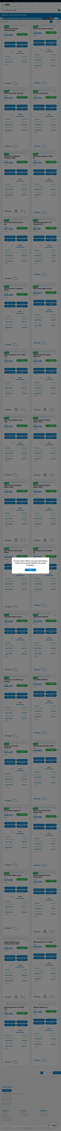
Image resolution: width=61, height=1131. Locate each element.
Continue (30, 569)
